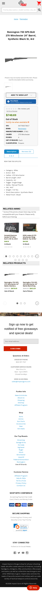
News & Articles (21, 395)
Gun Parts (21, 421)
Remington (21, 462)
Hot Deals (21, 429)
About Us (21, 398)
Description (11, 151)
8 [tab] (32, 256)
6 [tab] (25, 256)
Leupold (21, 457)
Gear (21, 426)
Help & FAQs (21, 478)
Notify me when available (17, 122)
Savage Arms (21, 443)
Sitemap (21, 403)
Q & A (11, 156)
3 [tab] (13, 256)
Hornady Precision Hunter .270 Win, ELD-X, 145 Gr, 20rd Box (11, 238)
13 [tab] (26, 260)
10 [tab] (15, 260)
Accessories (21, 424)
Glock (21, 452)
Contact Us (21, 486)
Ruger (21, 450)
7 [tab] (28, 256)
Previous (5, 256)
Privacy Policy (21, 483)
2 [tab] (10, 256)
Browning (21, 440)
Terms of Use (21, 481)
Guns (21, 416)
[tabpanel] (12, 236)
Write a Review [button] (12, 111)
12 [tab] (23, 260)
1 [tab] (17, 303)
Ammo (21, 419)
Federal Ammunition (21, 460)
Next (37, 256)
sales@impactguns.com (21, 382)
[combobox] (19, 9)
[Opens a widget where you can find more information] (33, 588)
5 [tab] (21, 256)
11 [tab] (19, 260)
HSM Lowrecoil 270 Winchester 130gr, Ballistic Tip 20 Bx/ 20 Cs (29, 238)
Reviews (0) (26, 151)
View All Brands (21, 464)
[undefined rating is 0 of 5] (11, 109)
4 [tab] (17, 256)
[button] (21, 527)
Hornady (21, 445)
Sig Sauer (21, 447)
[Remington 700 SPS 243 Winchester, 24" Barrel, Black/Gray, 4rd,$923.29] (30, 274)
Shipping (21, 400)
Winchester (21, 455)
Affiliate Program (21, 405)
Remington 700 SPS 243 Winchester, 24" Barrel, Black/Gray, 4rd (30, 285)
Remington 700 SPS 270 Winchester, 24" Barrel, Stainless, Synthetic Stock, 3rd (11, 285)
